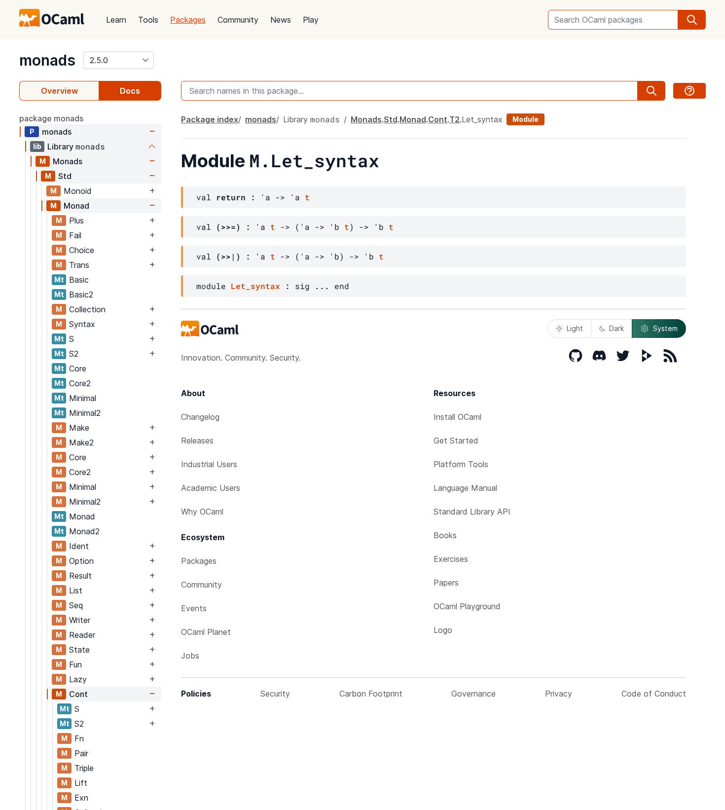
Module (525, 119)
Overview (59, 91)
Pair (81, 753)
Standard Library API (472, 511)
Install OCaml (457, 417)
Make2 (81, 442)
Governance (473, 694)
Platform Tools (461, 464)
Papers (446, 583)
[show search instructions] (689, 91)
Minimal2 (85, 413)
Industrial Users (209, 464)
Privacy (558, 694)
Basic (79, 280)
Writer (79, 620)
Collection (87, 309)
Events (194, 608)
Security (275, 694)
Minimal (82, 398)
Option (81, 561)
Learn (116, 20)
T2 (454, 119)
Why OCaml (202, 511)
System (665, 328)
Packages (188, 20)
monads (47, 60)
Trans (79, 265)
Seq (76, 605)
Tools (148, 20)
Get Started (456, 440)
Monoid (78, 191)
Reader (82, 635)
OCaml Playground (467, 606)
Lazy (78, 679)
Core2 (80, 383)
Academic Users (210, 488)
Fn (79, 738)
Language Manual (465, 488)
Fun (75, 664)
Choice (81, 250)
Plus (76, 220)
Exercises (451, 559)
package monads (51, 118)
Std (65, 176)
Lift (80, 783)
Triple (84, 768)
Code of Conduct (653, 694)
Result (80, 576)
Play (311, 20)
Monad (76, 206)
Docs (130, 91)
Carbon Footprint (370, 694)
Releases (197, 440)
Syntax (82, 324)
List (75, 590)
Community (238, 20)
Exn (81, 798)
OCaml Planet (206, 632)
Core (77, 368)
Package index (209, 119)
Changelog (200, 417)
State (79, 650)
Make (79, 428)
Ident (79, 546)
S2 (73, 354)
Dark (616, 328)
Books (445, 535)
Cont (78, 694)
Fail (75, 235)
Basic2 (81, 294)
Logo (443, 630)
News (280, 20)
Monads (67, 161)
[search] (692, 20)
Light (575, 328)
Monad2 (84, 531)
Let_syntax (255, 286)
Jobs (190, 656)
